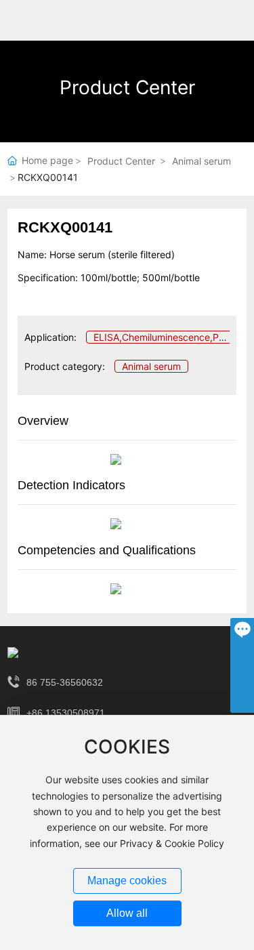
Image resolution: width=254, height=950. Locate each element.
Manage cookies (127, 880)
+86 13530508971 (65, 712)
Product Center (127, 87)
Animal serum (201, 161)
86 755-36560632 (64, 682)
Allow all (127, 913)
